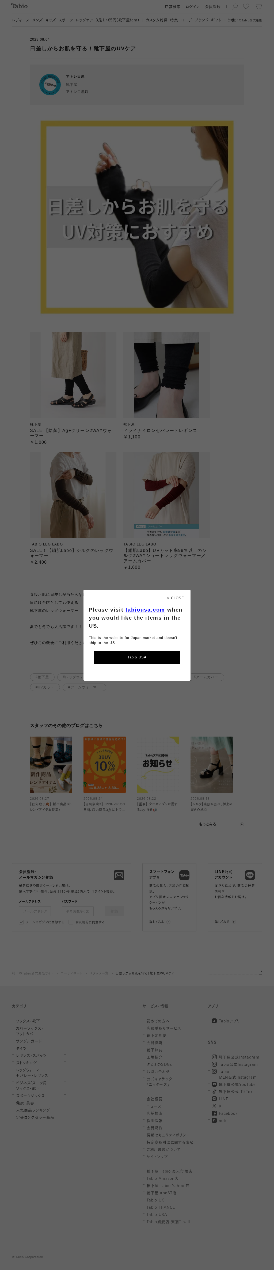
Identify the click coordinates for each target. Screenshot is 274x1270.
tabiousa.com (145, 610)
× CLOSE (175, 598)
